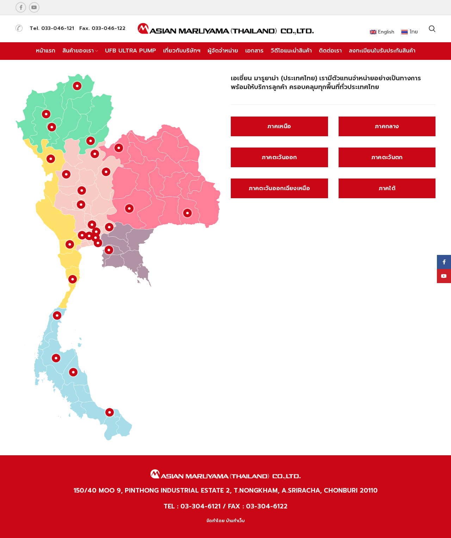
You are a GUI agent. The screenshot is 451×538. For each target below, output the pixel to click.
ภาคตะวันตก (387, 157)
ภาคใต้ (387, 188)
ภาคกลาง (387, 126)
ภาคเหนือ (279, 126)
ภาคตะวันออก (279, 157)
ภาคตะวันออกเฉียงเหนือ (279, 188)
